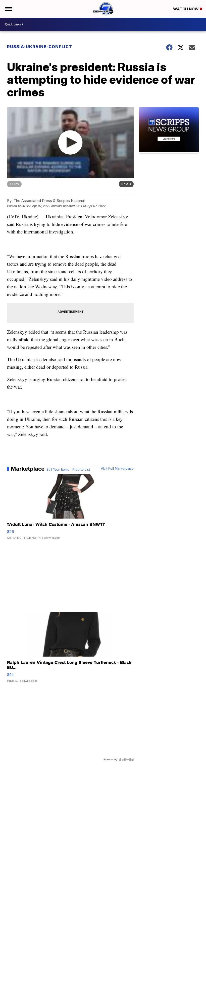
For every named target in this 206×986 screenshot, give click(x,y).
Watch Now (186, 9)
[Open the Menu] (8, 9)
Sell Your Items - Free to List (68, 469)
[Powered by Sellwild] (126, 759)
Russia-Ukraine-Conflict (39, 46)
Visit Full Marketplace (117, 468)
